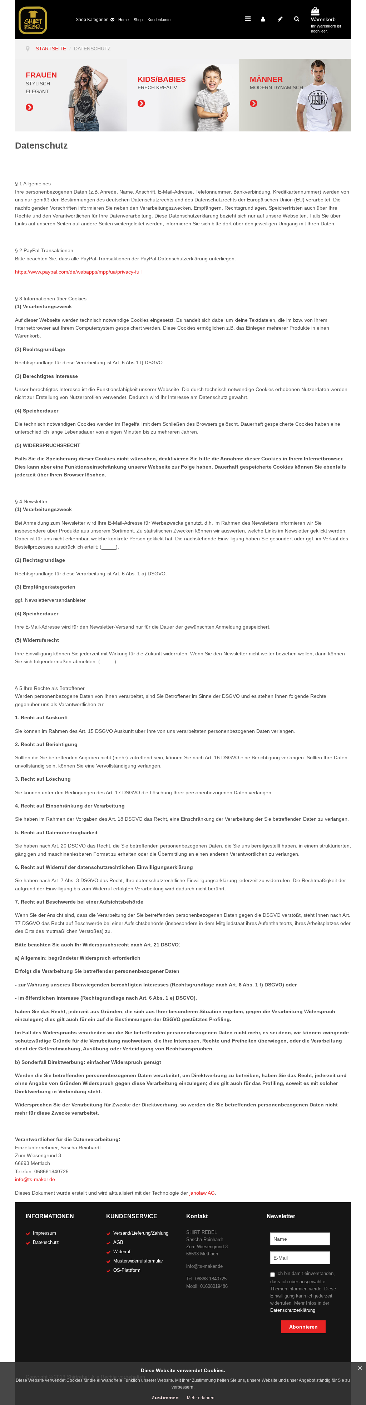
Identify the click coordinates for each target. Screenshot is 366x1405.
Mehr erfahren (200, 1397)
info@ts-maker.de (35, 1179)
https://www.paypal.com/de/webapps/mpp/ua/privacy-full (78, 272)
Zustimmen (165, 1397)
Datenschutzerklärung (292, 1310)
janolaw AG (202, 1193)
